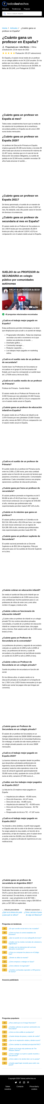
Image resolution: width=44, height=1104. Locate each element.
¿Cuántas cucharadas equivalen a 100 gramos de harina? (24, 970)
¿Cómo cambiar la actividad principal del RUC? (25, 1044)
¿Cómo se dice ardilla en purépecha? (21, 1032)
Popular (27, 9)
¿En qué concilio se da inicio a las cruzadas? (24, 928)
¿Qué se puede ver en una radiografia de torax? (25, 938)
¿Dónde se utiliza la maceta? (18, 957)
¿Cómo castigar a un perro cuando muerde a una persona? (24, 1054)
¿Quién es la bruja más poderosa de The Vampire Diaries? (23, 1049)
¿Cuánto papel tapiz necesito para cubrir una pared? (24, 1064)
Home (4, 28)
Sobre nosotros (7, 1088)
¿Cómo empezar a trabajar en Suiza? (21, 962)
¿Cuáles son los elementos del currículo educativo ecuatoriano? (22, 948)
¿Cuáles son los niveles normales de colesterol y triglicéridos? (25, 943)
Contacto (20, 1086)
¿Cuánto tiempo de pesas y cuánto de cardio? (24, 1036)
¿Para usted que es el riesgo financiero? (22, 1023)
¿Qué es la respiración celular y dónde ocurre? (24, 1040)
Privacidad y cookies (34, 1088)
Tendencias (16, 9)
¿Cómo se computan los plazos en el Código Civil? (24, 953)
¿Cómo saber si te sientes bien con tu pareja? (24, 1059)
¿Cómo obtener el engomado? (19, 966)
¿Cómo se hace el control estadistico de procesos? (22, 933)
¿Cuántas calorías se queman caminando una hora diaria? (24, 1027)
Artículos (5, 9)
